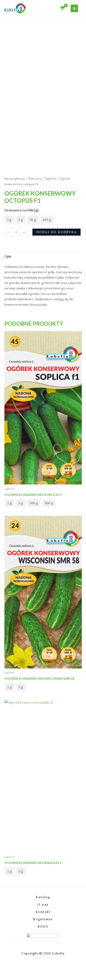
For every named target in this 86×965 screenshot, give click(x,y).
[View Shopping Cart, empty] (62, 8)
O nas (43, 904)
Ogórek (50, 178)
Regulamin (43, 919)
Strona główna (14, 178)
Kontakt (43, 912)
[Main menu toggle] (74, 8)
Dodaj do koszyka (56, 232)
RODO (43, 926)
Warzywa (34, 178)
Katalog (43, 897)
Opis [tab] (7, 256)
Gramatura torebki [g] (21, 210)
